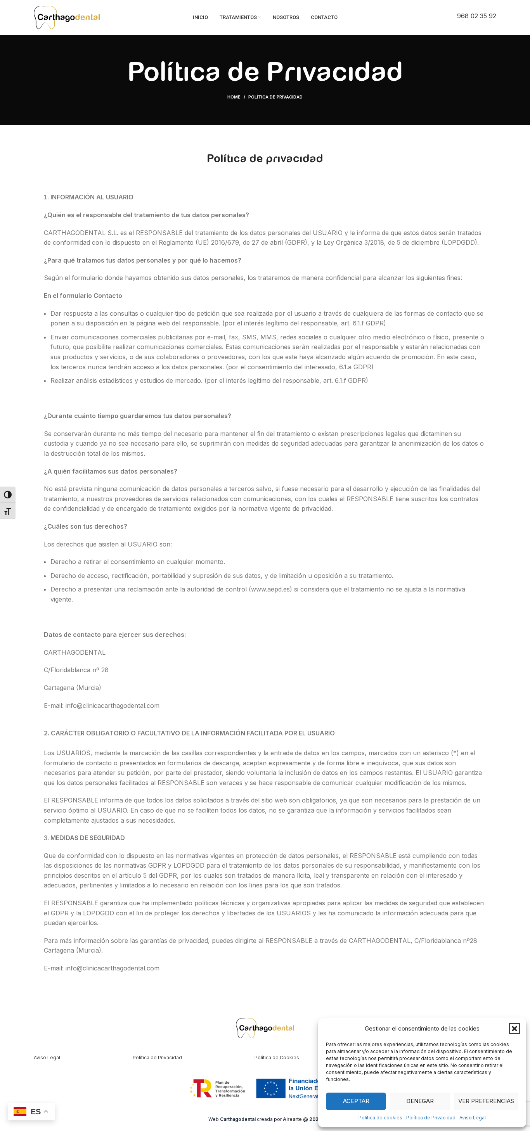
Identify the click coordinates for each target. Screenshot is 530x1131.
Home (234, 97)
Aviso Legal (472, 1118)
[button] (514, 1028)
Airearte (292, 1119)
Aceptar (356, 1101)
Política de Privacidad (431, 1118)
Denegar (420, 1101)
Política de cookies (380, 1118)
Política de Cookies (277, 1057)
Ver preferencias (486, 1101)
